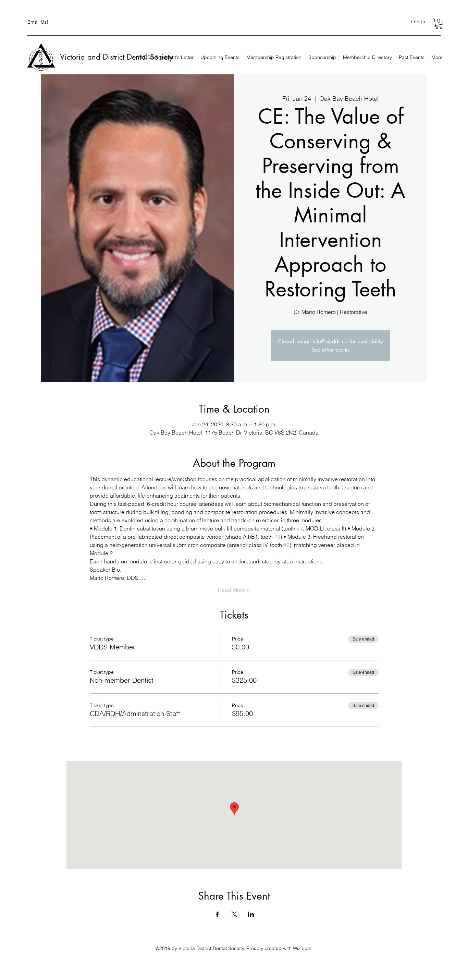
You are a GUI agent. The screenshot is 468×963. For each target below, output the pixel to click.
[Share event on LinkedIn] (251, 914)
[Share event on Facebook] (217, 914)
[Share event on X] (234, 914)
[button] (439, 24)
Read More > (234, 589)
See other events (330, 349)
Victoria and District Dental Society (116, 57)
